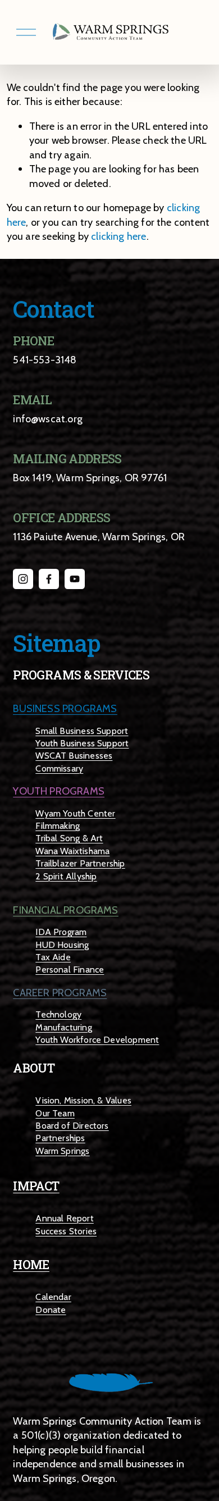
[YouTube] (75, 579)
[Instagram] (23, 579)
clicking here (118, 236)
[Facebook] (49, 579)
